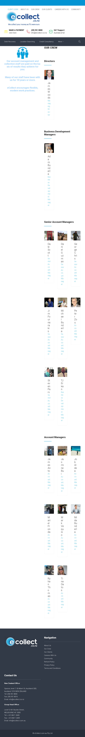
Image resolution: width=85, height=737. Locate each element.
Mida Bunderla (75, 524)
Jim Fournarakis (49, 321)
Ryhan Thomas (49, 587)
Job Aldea (75, 465)
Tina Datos (62, 584)
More (60, 42)
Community (76, 9)
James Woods (49, 90)
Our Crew (35, 9)
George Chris (75, 251)
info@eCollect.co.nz (39, 33)
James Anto (49, 465)
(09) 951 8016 (13, 697)
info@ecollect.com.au (17, 721)
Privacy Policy (49, 665)
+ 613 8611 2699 (14, 718)
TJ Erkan (62, 385)
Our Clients (47, 9)
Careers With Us (62, 9)
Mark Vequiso (62, 526)
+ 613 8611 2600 (13, 715)
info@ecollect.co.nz (16, 699)
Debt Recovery (9, 42)
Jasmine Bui (62, 466)
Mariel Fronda (49, 524)
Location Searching (27, 42)
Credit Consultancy (46, 42)
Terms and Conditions (52, 668)
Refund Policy (49, 662)
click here (12, 33)
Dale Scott (49, 250)
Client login (13, 9)
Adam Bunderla (49, 165)
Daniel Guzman (62, 253)
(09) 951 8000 (36, 30)
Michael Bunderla (62, 321)
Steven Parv (49, 386)
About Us (25, 9)
